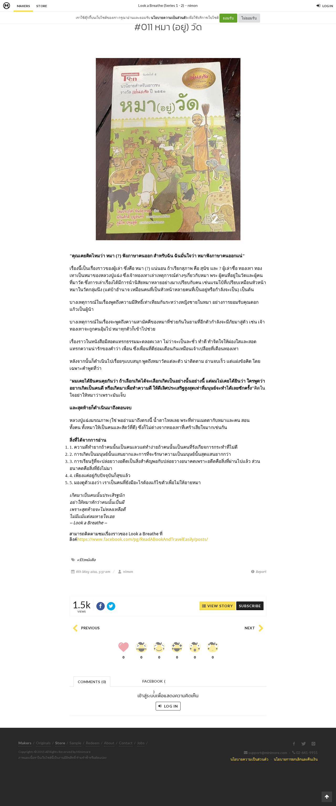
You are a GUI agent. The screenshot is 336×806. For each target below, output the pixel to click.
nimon (193, 5)
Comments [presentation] (92, 681)
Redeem (92, 743)
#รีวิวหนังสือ (86, 560)
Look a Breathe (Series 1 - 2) (161, 5)
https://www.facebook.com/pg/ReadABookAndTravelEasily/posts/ (142, 539)
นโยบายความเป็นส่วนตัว (169, 17)
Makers (23, 6)
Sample (75, 743)
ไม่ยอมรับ (249, 18)
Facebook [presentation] (153, 683)
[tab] (92, 681)
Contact (126, 743)
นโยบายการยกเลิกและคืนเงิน (296, 759)
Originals (43, 743)
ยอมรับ (228, 18)
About (109, 743)
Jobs (141, 743)
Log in (170, 706)
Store (41, 6)
